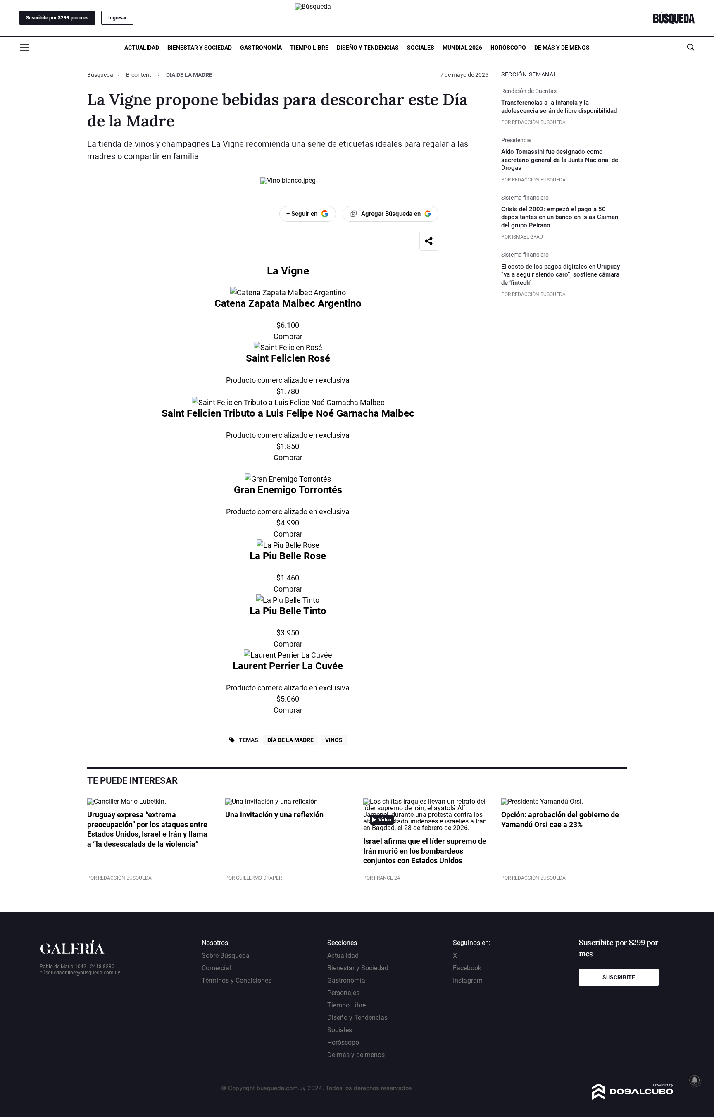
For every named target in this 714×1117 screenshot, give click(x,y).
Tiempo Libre (309, 47)
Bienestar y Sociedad (199, 47)
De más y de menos (562, 47)
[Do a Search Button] (691, 47)
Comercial (216, 968)
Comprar (288, 336)
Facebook (467, 968)
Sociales (420, 47)
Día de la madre (290, 740)
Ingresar (117, 18)
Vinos (334, 740)
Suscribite (618, 977)
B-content (138, 75)
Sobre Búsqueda (226, 955)
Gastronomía (261, 47)
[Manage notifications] (694, 1080)
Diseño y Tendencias (368, 47)
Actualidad (141, 47)
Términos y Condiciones (236, 980)
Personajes (343, 993)
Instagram (468, 980)
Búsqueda (100, 75)
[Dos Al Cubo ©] (633, 1097)
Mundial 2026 (462, 47)
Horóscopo (508, 47)
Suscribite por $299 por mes (57, 18)
